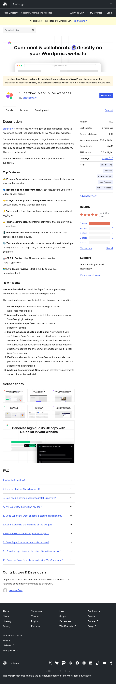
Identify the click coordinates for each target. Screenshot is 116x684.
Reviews (24, 110)
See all (109, 248)
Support (109, 110)
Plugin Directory (10, 13)
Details (9, 110)
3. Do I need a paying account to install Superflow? (29, 498)
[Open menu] (111, 4)
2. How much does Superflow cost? (21, 489)
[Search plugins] (33, 30)
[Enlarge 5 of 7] (46, 408)
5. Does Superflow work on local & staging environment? (32, 515)
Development (42, 110)
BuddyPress (10, 650)
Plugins (34, 621)
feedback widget (105, 176)
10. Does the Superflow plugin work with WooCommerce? (33, 560)
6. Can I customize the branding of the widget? (27, 524)
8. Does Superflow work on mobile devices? (26, 542)
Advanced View (88, 196)
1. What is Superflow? (14, 480)
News (6, 616)
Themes (35, 616)
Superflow (8, 128)
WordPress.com (12, 635)
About (6, 611)
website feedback (104, 188)
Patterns (35, 626)
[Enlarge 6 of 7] (70, 408)
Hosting (7, 621)
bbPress (8, 645)
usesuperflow (29, 97)
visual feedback (105, 182)
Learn (62, 611)
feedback (108, 171)
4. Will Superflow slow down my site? (22, 507)
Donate (93, 621)
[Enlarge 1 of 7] (21, 392)
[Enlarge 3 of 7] (70, 392)
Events (91, 616)
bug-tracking (106, 165)
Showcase (36, 611)
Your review (86, 248)
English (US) (107, 158)
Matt (7, 640)
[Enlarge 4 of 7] (21, 408)
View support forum (90, 275)
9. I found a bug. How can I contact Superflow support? (32, 551)
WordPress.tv (67, 626)
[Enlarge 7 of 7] (70, 424)
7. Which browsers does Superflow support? (26, 533)
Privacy (7, 626)
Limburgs (14, 663)
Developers (65, 621)
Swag (92, 626)
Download (106, 95)
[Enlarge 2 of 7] (46, 392)
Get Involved (94, 611)
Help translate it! (80, 21)
